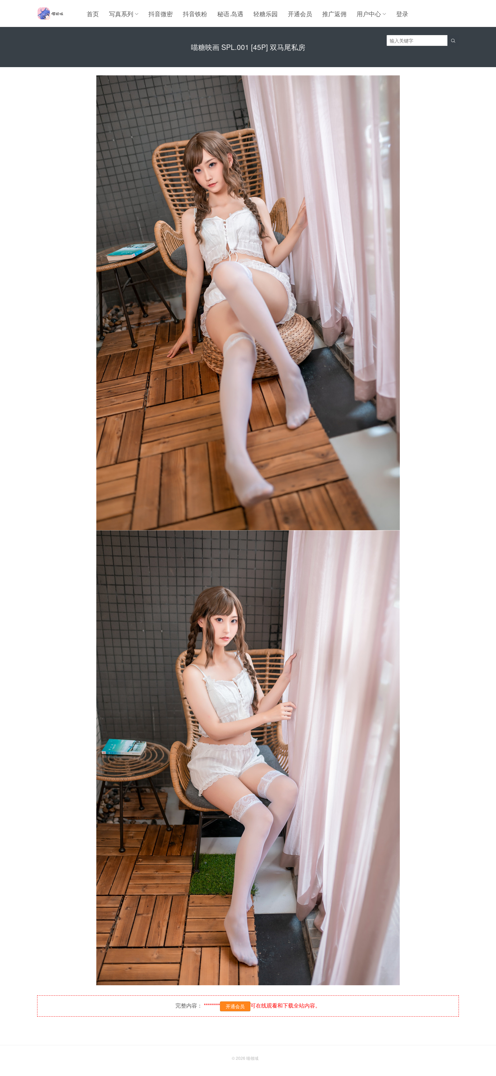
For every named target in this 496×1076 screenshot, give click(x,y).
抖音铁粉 (195, 13)
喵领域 (252, 1058)
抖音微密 (160, 13)
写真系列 (121, 13)
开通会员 (300, 13)
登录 (402, 13)
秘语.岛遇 (230, 13)
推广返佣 (334, 13)
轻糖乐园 (265, 13)
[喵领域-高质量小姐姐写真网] (50, 13)
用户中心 (369, 13)
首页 (93, 13)
